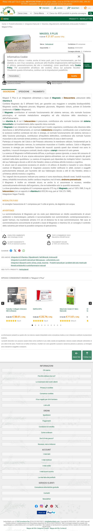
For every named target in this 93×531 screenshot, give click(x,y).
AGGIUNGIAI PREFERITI (87, 65)
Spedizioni (46, 415)
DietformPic (37, 309)
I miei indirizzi (47, 460)
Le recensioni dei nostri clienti (47, 382)
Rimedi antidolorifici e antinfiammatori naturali (28, 266)
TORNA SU (87, 357)
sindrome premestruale (71, 179)
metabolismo (46, 130)
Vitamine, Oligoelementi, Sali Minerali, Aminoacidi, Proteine (63, 24)
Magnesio (56, 98)
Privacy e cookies (46, 388)
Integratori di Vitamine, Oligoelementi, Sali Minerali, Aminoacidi (34, 257)
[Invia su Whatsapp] (23, 250)
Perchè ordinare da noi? (46, 376)
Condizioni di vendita (46, 427)
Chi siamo (46, 370)
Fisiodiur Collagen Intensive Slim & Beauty (16, 310)
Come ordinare (46, 433)
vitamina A (7, 101)
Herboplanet (49, 44)
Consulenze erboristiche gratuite (47, 487)
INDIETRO (76, 357)
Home (4, 24)
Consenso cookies (46, 394)
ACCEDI (59, 8)
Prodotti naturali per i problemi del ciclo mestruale (68, 263)
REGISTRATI (75, 8)
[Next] (90, 303)
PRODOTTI (73, 19)
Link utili (47, 405)
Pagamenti (47, 421)
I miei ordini (46, 466)
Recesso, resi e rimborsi (46, 444)
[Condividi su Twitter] (15, 250)
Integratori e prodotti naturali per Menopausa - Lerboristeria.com (35, 260)
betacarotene (29, 121)
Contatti (47, 493)
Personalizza (14, 76)
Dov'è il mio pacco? (47, 438)
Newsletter (47, 499)
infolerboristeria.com (52, 521)
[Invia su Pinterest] (19, 250)
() (89, 8)
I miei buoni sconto (47, 472)
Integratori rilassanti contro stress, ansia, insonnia (29, 263)
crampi (54, 150)
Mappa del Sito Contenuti (58, 528)
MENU (6, 19)
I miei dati (46, 454)
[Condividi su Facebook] (11, 250)
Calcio (17, 109)
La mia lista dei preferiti (46, 477)
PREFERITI (45, 8)
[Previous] (2, 303)
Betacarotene (69, 98)
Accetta (74, 76)
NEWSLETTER (86, 19)
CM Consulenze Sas (23, 521)
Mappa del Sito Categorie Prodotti (38, 528)
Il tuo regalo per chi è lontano (46, 399)
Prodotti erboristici (16, 24)
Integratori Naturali (32, 24)
